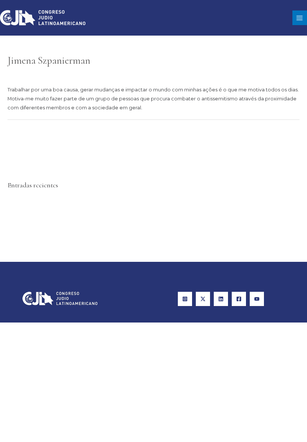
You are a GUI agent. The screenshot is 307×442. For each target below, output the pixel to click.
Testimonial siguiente (270, 134)
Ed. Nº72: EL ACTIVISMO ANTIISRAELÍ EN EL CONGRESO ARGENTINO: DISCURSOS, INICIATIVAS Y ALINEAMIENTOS (140, 234)
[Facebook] (239, 299)
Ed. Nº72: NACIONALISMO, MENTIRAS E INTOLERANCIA (71, 212)
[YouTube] (257, 299)
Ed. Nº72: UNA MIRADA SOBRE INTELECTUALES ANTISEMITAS (79, 245)
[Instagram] (185, 299)
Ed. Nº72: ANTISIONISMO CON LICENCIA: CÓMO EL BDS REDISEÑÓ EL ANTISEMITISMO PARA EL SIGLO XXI (131, 223)
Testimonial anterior (35, 134)
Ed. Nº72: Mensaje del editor (41, 202)
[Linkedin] (221, 299)
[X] (203, 299)
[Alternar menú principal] (299, 17)
